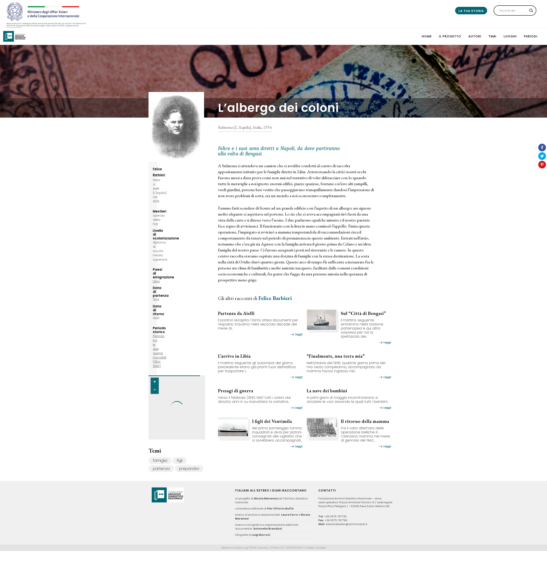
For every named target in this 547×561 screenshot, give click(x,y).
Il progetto (450, 36)
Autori (474, 36)
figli (179, 460)
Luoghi (510, 36)
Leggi (298, 334)
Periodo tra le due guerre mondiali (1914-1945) (159, 351)
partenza (161, 468)
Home (427, 36)
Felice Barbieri (275, 298)
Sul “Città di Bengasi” (363, 313)
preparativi (189, 468)
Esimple (320, 548)
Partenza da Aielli (236, 313)
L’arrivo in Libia (234, 356)
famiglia (160, 460)
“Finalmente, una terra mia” (336, 356)
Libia (156, 281)
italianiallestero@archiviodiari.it (346, 524)
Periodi (530, 36)
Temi (492, 36)
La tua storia (471, 11)
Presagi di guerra (235, 391)
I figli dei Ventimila (272, 421)
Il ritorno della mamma (365, 421)
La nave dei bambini (327, 391)
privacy (264, 548)
